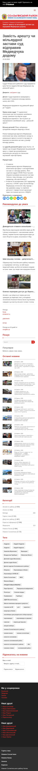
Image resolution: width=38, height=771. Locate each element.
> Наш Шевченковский (9, 711)
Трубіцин (19, 596)
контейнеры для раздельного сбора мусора (18, 614)
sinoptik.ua (6, 329)
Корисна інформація (10, 522)
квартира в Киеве (9, 611)
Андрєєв (6, 547)
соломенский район (24, 648)
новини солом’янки (23, 633)
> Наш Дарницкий (7, 728)
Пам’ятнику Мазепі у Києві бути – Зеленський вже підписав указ (23, 436)
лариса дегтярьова (20, 622)
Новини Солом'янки (16, 22)
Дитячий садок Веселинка (12, 558)
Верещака (24, 551)
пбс (29, 644)
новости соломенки (10, 637)
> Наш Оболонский (8, 732)
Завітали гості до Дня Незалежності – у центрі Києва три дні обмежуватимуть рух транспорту (24, 428)
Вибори (5, 513)
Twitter (3, 695)
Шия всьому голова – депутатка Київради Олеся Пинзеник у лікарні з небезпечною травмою (19, 259)
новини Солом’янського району (14, 629)
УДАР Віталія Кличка (10, 599)
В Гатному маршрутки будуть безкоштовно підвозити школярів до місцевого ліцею (24, 474)
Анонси (5, 510)
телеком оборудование (20, 675)
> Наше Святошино (8, 709)
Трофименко (8, 596)
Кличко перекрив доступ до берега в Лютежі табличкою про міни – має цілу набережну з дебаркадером (19, 292)
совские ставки (9, 648)
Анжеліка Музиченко (10, 551)
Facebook (10, 4)
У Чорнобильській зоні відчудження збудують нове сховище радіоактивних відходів (24, 419)
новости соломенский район (13, 640)
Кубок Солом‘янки (9, 577)
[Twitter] (7, 198)
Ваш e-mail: (7, 660)
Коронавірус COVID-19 (11, 573)
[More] (25, 198)
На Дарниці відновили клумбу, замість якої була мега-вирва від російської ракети (23, 402)
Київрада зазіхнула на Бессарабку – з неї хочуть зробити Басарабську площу (24, 482)
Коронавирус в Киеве (21, 570)
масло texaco (4, 675)
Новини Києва (7, 529)
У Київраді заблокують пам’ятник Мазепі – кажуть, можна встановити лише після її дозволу (24, 410)
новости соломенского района (13, 644)
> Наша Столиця (7, 706)
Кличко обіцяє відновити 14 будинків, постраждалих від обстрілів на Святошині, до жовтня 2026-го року (24, 464)
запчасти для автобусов (26, 675)
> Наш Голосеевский (8, 730)
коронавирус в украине (24, 618)
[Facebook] (4, 198)
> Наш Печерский (7, 715)
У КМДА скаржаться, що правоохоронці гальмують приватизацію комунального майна (24, 393)
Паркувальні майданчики (25, 588)
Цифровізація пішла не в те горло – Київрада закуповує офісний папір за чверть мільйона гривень (24, 445)
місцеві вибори (9, 625)
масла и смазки (8, 675)
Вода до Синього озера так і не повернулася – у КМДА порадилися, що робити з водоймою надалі (23, 454)
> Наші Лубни (6, 737)
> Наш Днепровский (8, 726)
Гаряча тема (7, 516)
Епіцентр (7, 570)
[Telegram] (21, 198)
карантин (27, 607)
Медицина (6, 525)
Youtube (4, 697)
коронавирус (8, 618)
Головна (5, 22)
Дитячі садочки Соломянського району (16, 566)
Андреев (6, 544)
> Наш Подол (6, 713)
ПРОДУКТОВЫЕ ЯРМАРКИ (12, 584)
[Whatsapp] (11, 198)
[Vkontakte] (18, 198)
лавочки (6, 622)
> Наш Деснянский (8, 735)
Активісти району (9, 507)
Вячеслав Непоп (26, 555)
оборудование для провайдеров (13, 675)
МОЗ (21, 577)
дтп (18, 607)
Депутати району (8, 519)
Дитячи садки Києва (10, 562)
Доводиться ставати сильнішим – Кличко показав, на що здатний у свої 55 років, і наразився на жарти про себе (19, 226)
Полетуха (7, 592)
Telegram (4, 693)
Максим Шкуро (8, 581)
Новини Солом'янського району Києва (14, 768)
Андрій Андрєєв (19, 547)
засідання (13, 92)
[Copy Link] (14, 198)
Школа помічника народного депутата (16, 603)
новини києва (8, 633)
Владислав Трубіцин (10, 555)
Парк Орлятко (8, 588)
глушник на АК (8, 607)
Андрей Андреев (19, 544)
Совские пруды (19, 592)
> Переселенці (6, 717)
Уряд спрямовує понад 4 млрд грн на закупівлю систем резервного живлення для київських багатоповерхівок (24, 492)
